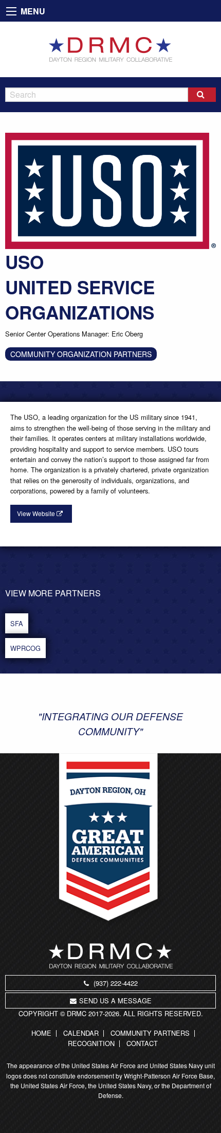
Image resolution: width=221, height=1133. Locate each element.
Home (41, 1033)
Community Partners (150, 1033)
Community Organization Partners (81, 354)
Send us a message (115, 1000)
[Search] (202, 94)
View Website (37, 513)
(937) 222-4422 (114, 983)
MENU (33, 11)
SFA (16, 623)
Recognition (91, 1043)
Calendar (81, 1033)
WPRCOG (25, 648)
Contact (142, 1043)
